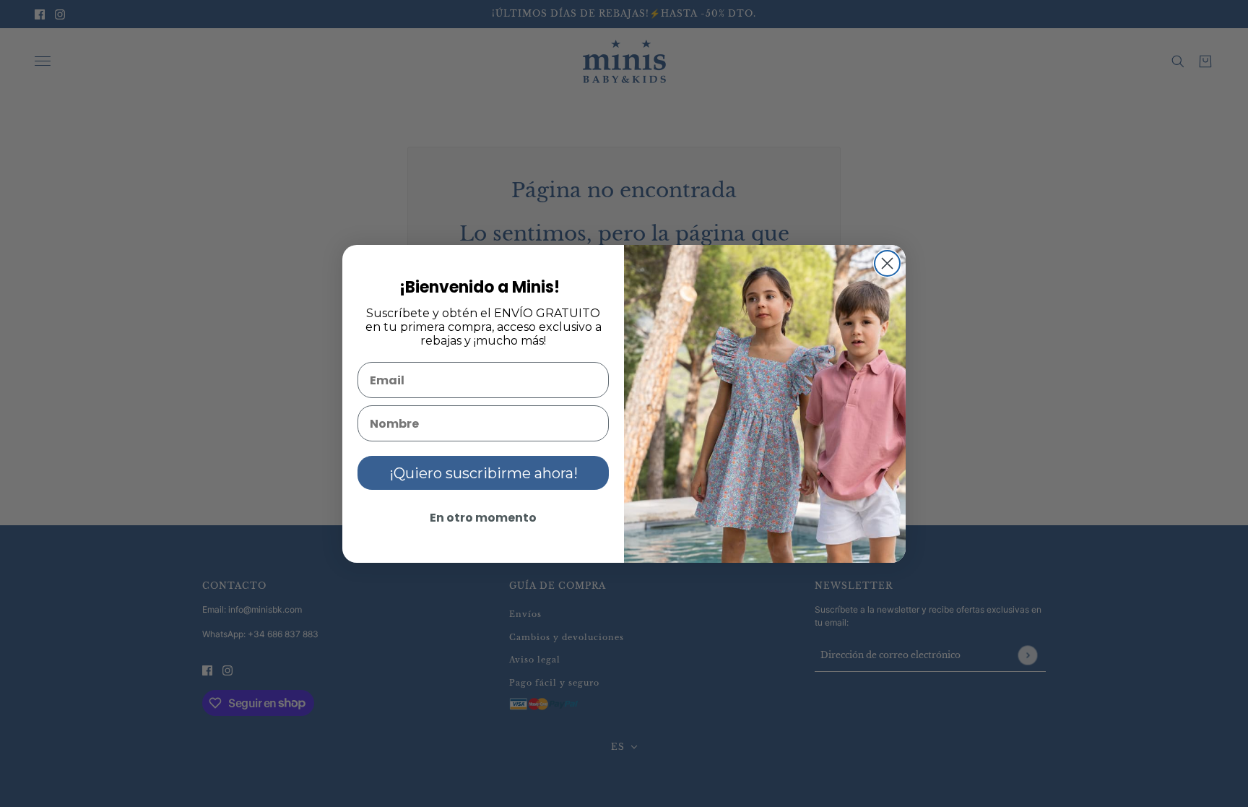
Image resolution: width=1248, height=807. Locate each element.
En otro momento (483, 517)
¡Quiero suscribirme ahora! (483, 473)
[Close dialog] (887, 263)
